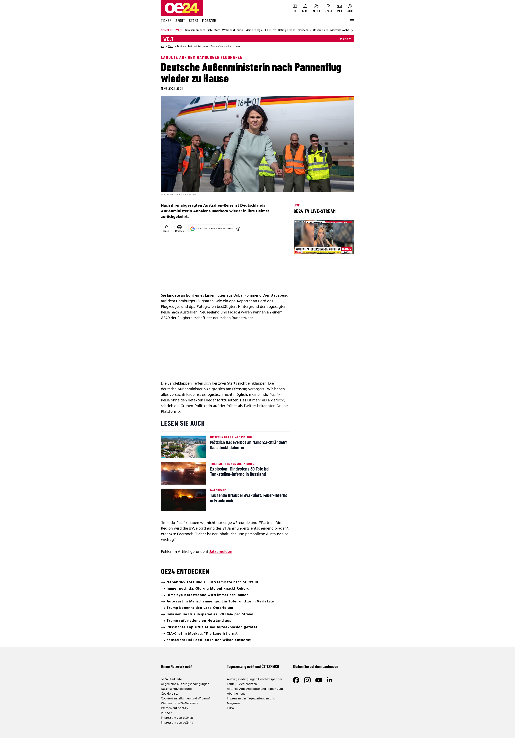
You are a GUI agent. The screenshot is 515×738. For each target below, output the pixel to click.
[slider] (313, 247)
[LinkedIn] (330, 680)
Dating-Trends (286, 30)
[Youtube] (318, 680)
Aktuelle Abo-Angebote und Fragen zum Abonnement (255, 691)
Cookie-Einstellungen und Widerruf (185, 698)
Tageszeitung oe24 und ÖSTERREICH (253, 666)
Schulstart (213, 30)
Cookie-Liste (169, 693)
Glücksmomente (195, 30)
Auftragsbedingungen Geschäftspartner (254, 679)
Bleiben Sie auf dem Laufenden (315, 666)
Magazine (209, 20)
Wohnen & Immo (232, 30)
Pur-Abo (166, 713)
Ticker (166, 20)
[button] (300, 248)
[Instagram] (307, 680)
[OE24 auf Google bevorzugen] (238, 228)
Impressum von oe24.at (177, 718)
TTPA (230, 708)
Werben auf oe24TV (174, 708)
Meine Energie (254, 30)
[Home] (162, 46)
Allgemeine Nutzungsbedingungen (185, 684)
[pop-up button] (341, 248)
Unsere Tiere (320, 30)
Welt (168, 39)
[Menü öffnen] (352, 21)
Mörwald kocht (339, 30)
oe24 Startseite (171, 679)
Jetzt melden (220, 552)
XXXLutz (270, 30)
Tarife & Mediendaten (242, 684)
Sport (180, 20)
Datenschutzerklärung (176, 689)
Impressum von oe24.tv (177, 722)
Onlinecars (304, 30)
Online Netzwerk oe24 (177, 666)
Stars (193, 20)
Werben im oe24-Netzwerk (179, 703)
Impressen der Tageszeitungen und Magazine (251, 701)
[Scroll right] (352, 30)
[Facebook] (296, 680)
